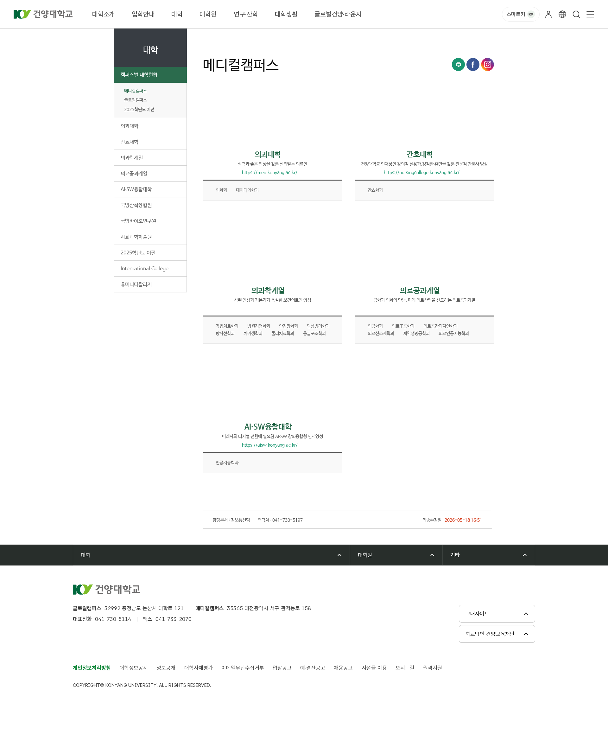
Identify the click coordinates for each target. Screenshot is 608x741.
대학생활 (286, 14)
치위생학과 (253, 333)
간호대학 (129, 142)
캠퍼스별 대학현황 (139, 75)
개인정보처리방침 (92, 668)
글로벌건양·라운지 (338, 14)
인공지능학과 (227, 462)
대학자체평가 (198, 668)
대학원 (208, 14)
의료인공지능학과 (454, 333)
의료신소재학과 (381, 333)
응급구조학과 (314, 333)
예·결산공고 (312, 668)
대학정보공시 (133, 668)
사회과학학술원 (136, 237)
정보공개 (165, 668)
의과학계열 (132, 158)
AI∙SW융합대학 (136, 190)
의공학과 (375, 326)
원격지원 (432, 668)
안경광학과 (288, 326)
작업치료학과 (227, 326)
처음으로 (210, 35)
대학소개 (103, 14)
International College (144, 269)
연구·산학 (246, 14)
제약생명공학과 (416, 333)
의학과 (221, 190)
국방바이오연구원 (138, 221)
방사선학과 (225, 333)
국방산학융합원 (136, 205)
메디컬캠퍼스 (135, 90)
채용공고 (343, 668)
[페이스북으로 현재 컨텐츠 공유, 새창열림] (472, 64)
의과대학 (129, 126)
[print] (458, 64)
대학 (177, 14)
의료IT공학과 (403, 326)
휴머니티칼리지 (136, 285)
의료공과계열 (134, 174)
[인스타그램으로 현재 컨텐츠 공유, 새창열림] (487, 64)
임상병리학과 (318, 326)
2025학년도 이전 (138, 253)
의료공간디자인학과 (440, 326)
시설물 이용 (374, 668)
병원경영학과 (258, 326)
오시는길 (405, 668)
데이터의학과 (247, 190)
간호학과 (375, 190)
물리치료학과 (282, 333)
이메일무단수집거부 (242, 668)
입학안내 (143, 14)
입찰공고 (282, 668)
